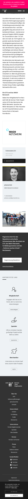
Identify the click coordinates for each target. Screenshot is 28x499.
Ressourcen (14, 452)
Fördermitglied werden (14, 427)
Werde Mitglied (14, 309)
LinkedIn (14, 467)
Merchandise (14, 432)
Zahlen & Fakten (14, 449)
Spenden (14, 430)
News (14, 447)
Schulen (14, 412)
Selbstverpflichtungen (14, 399)
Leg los (14, 369)
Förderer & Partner (14, 440)
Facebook (15, 459)
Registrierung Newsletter (12, 260)
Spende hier (14, 340)
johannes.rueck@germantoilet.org (11, 198)
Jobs (14, 396)
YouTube (14, 462)
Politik (14, 417)
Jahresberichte (14, 402)
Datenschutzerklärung (7, 266)
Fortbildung (14, 414)
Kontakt (14, 404)
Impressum (14, 477)
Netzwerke (14, 420)
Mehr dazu (14, 487)
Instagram (15, 465)
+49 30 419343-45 (8, 196)
